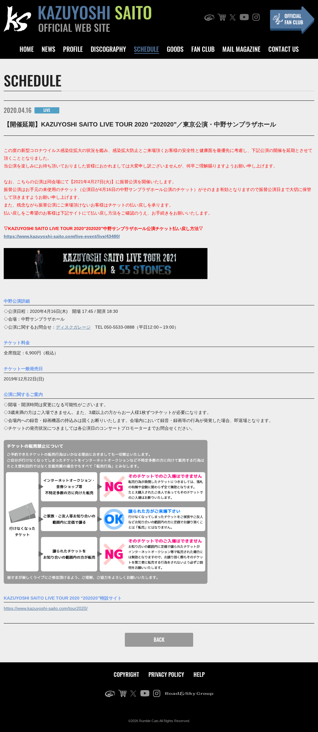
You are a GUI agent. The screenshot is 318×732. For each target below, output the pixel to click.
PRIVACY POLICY (166, 674)
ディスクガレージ (73, 327)
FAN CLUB (203, 49)
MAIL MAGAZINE (241, 49)
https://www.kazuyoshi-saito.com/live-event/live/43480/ (62, 236)
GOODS (175, 49)
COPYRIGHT (126, 674)
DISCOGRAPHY (108, 49)
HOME (27, 49)
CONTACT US (283, 49)
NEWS (48, 49)
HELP (199, 674)
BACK (159, 639)
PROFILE (73, 49)
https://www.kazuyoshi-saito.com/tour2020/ (46, 608)
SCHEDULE (146, 49)
